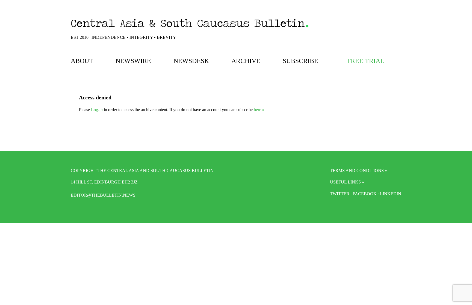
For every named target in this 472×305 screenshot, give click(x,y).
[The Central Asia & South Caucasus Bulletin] (190, 28)
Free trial (365, 60)
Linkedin (390, 193)
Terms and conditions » (358, 170)
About (82, 60)
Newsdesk (191, 60)
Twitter (339, 193)
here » (259, 109)
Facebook (365, 193)
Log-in (97, 109)
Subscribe (300, 60)
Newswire (133, 60)
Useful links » (347, 182)
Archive (245, 60)
